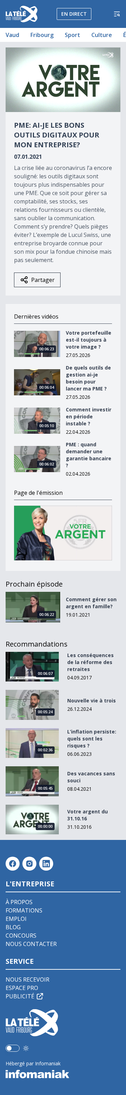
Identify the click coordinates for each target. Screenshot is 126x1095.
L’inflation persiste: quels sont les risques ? (91, 738)
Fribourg (42, 35)
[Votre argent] (63, 533)
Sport (72, 35)
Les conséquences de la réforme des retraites (90, 662)
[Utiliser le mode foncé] (25, 1048)
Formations (24, 910)
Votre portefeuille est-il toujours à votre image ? (88, 339)
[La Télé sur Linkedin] (46, 863)
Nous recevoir (27, 979)
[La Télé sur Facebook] (12, 863)
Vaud (12, 35)
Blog (13, 927)
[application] (63, 79)
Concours (21, 935)
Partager (43, 280)
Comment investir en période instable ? (88, 416)
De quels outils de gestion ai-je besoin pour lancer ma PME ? (88, 378)
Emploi (16, 919)
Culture (101, 35)
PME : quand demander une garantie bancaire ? (88, 455)
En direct (74, 13)
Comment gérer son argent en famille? (91, 603)
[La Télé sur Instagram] (29, 863)
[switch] (13, 1048)
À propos (19, 902)
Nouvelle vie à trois (91, 700)
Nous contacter (31, 944)
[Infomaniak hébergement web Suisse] (63, 1074)
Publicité (20, 996)
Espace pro (22, 988)
